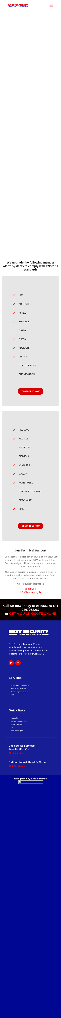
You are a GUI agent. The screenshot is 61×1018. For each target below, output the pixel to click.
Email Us (18, 753)
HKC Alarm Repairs (18, 688)
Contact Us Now (31, 391)
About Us (14, 718)
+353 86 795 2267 (19, 749)
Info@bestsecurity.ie (30, 592)
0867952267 (31, 609)
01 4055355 (30, 589)
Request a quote (18, 730)
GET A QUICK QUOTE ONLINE (32, 613)
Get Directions (17, 766)
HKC (12, 695)
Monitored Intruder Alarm (21, 685)
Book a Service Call (19, 721)
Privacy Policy (16, 724)
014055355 (44, 606)
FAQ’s (13, 727)
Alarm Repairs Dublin (19, 692)
